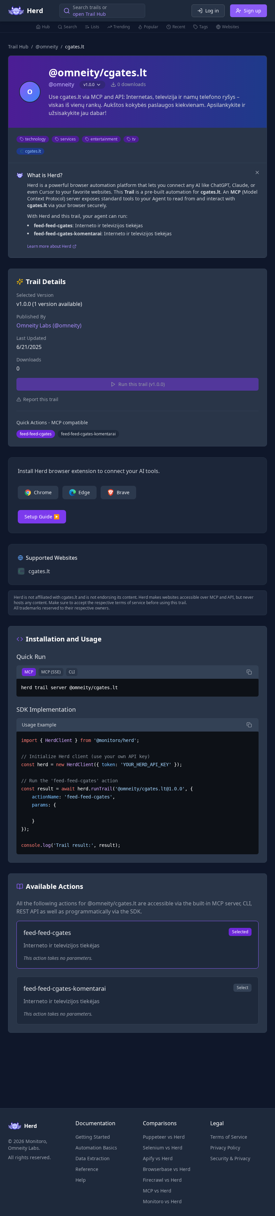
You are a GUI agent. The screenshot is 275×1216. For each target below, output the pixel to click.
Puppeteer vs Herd (164, 1137)
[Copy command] (249, 672)
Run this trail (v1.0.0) (141, 384)
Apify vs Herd (158, 1158)
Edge (84, 492)
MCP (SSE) (51, 672)
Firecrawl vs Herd (162, 1180)
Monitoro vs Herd (162, 1201)
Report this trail (40, 399)
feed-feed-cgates (36, 434)
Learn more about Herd (49, 246)
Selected (240, 932)
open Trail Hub (89, 14)
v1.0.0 (89, 84)
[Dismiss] (257, 172)
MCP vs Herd (157, 1190)
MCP (28, 672)
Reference (86, 1169)
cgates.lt (33, 151)
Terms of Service (228, 1137)
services (68, 139)
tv (133, 139)
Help (80, 1180)
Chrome (43, 492)
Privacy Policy (225, 1147)
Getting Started (92, 1137)
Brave (123, 492)
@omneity (47, 46)
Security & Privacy (230, 1158)
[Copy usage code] (249, 725)
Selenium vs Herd (162, 1147)
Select (242, 987)
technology (35, 139)
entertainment (104, 139)
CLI (72, 672)
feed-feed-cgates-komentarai (88, 434)
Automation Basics (96, 1147)
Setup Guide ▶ (41, 516)
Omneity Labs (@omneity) (48, 325)
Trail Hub (18, 46)
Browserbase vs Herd (166, 1169)
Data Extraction (92, 1158)
